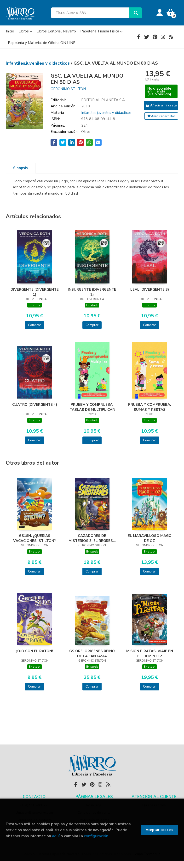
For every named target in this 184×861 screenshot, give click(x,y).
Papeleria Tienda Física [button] (100, 31)
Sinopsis (20, 168)
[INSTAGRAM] (163, 37)
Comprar (34, 325)
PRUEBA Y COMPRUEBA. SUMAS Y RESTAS (149, 407)
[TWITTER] (146, 37)
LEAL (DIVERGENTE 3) (149, 289)
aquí (56, 836)
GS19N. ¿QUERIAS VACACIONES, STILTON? (34, 538)
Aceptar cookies (159, 829)
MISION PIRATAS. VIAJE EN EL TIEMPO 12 (149, 653)
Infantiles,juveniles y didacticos (38, 63)
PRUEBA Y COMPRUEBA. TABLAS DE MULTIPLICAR (92, 407)
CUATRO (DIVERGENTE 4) (34, 404)
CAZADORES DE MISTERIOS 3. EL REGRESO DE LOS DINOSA (92, 538)
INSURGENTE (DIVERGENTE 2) (92, 292)
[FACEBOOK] (138, 37)
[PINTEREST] (154, 37)
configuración (96, 836)
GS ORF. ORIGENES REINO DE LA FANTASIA (92, 653)
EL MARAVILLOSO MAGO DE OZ (150, 538)
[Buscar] (135, 12)
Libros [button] (24, 31)
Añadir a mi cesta (163, 105)
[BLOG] (171, 37)
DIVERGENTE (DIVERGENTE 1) (35, 292)
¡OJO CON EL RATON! (34, 651)
